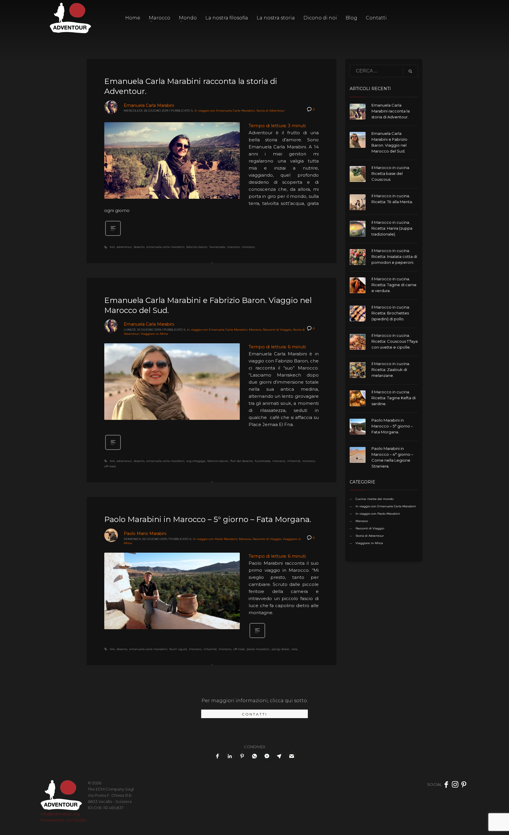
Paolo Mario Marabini (145, 533)
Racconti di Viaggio (277, 330)
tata (295, 649)
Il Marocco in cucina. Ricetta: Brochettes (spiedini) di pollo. (390, 313)
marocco (233, 247)
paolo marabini (258, 649)
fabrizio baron (196, 247)
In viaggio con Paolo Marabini (215, 539)
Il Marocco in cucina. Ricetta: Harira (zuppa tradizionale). (391, 228)
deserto (139, 247)
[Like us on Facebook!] (446, 784)
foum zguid (178, 649)
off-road (109, 466)
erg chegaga (195, 461)
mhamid (293, 461)
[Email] (291, 756)
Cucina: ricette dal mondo (375, 499)
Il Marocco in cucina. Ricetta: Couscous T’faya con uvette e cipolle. (394, 341)
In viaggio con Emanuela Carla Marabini (224, 110)
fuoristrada (217, 247)
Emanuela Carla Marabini (149, 105)
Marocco (255, 330)
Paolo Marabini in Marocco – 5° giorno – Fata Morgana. (207, 519)
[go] (410, 71)
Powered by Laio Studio (64, 820)
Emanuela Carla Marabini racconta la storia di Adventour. (390, 111)
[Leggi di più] (113, 235)
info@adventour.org (60, 813)
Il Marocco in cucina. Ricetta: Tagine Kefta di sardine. (393, 398)
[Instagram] (455, 784)
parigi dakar (281, 649)
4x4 (112, 247)
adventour (124, 247)
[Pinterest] (464, 784)
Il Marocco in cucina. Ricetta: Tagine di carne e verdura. (394, 284)
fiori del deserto (241, 461)
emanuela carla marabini (165, 247)
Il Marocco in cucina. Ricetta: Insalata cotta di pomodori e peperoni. (394, 256)
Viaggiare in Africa (154, 334)
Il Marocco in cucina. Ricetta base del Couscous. (390, 173)
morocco (248, 247)
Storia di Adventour (270, 110)
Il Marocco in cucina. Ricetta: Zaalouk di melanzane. (390, 369)
